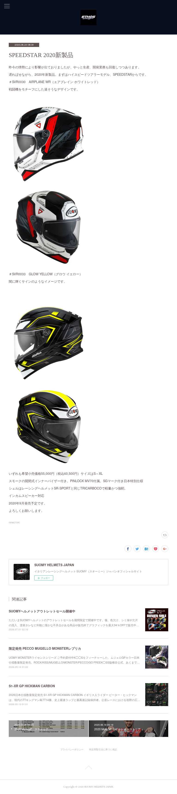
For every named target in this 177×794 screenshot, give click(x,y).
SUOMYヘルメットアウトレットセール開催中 (42, 611)
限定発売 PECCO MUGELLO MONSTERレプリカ (45, 648)
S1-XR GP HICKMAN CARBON (32, 686)
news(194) (14, 522)
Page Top (88, 768)
